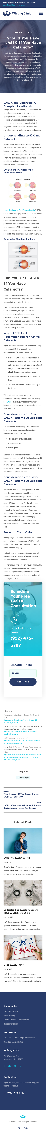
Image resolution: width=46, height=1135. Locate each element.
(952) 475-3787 (15, 1092)
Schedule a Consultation (13, 1042)
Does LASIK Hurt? (14, 964)
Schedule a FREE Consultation (14, 5)
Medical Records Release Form (16, 1019)
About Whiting (9, 1015)
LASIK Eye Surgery (23, 778)
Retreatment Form (11, 1024)
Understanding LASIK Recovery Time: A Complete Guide (21, 911)
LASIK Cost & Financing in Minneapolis (19, 1037)
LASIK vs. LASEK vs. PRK (17, 858)
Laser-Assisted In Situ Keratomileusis (19, 210)
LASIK (9, 402)
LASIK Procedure (11, 1011)
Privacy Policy (23, 1128)
